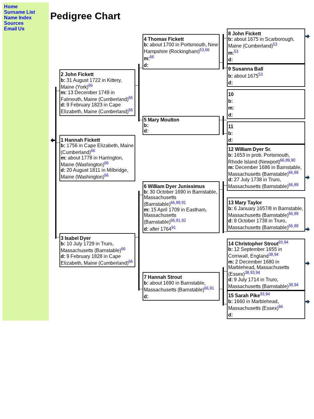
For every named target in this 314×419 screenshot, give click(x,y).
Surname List (19, 12)
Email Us (14, 28)
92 (184, 220)
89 (287, 160)
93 (280, 242)
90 (293, 160)
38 (271, 254)
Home (11, 6)
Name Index (18, 17)
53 (275, 44)
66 (207, 50)
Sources (14, 23)
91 (184, 202)
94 (286, 242)
